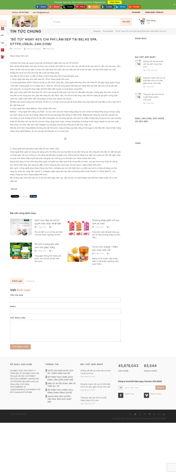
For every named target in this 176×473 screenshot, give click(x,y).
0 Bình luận (50, 49)
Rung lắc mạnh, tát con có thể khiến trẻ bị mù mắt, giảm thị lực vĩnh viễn (154, 80)
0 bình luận (149, 103)
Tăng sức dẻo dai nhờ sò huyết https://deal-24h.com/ (153, 97)
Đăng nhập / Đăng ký (154, 12)
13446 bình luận (151, 70)
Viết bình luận (18, 318)
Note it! (27, 196)
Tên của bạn (16, 295)
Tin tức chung (108, 31)
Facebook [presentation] (30, 281)
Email (13, 306)
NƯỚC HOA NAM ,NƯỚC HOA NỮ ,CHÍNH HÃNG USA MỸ (60, 371)
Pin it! (21, 196)
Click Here (115, 2)
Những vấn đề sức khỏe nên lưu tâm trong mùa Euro (153, 64)
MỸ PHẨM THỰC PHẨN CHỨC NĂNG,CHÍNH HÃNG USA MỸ (60, 391)
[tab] (17, 281)
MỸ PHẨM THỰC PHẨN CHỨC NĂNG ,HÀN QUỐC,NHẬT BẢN (60, 378)
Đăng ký (160, 387)
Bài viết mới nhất (145, 57)
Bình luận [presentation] (17, 281)
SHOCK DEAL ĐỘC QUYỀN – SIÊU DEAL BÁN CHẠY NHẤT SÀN (59, 399)
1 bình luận (149, 87)
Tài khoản (136, 12)
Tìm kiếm (126, 22)
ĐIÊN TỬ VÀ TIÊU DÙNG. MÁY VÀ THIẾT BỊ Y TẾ (61, 384)
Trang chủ (96, 31)
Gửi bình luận (20, 347)
